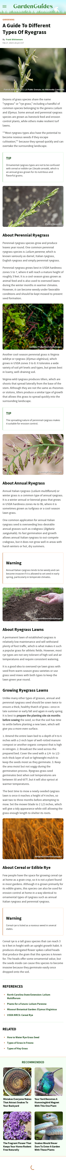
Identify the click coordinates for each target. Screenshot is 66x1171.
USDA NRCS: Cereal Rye (20, 1015)
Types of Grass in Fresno (20, 1042)
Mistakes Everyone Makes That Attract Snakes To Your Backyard (17, 1102)
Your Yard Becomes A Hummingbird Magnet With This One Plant (47, 1102)
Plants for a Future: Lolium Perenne (26, 1004)
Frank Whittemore (14, 39)
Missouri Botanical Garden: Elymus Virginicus (32, 1009)
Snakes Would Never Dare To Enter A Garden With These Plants (47, 1147)
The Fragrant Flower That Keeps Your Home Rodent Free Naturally (17, 1147)
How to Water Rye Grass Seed (23, 1037)
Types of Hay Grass (17, 1048)
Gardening (8, 20)
